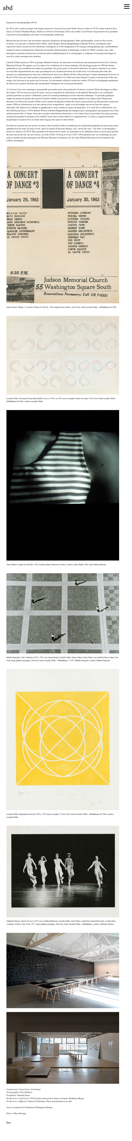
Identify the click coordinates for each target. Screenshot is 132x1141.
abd (8, 7)
